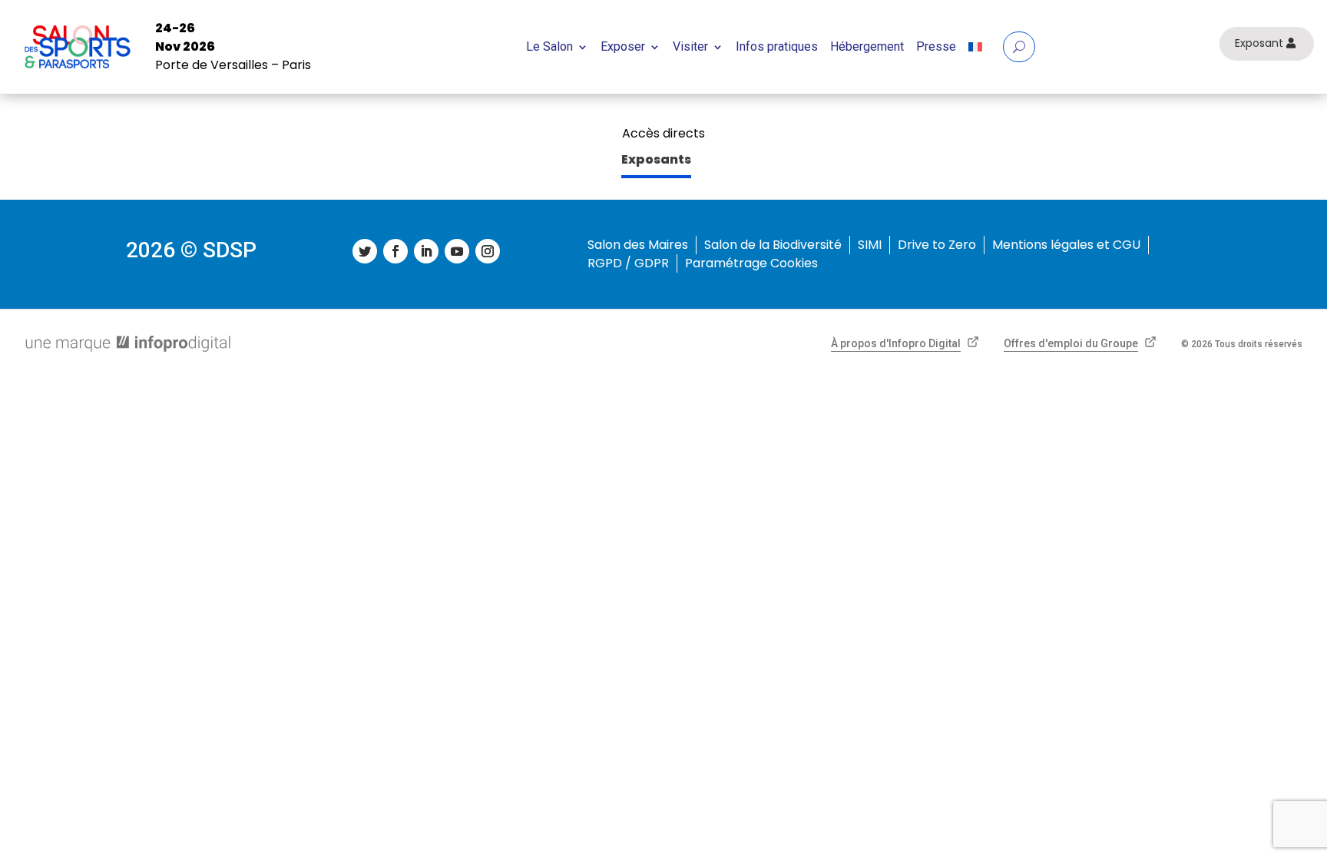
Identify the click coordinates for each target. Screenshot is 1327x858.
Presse (936, 46)
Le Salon (549, 46)
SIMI (870, 244)
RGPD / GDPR (628, 263)
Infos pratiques (777, 46)
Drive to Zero (937, 244)
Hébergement (867, 46)
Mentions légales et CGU (1066, 244)
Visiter (690, 46)
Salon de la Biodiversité (773, 244)
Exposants (656, 159)
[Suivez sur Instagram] (487, 251)
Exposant (1259, 43)
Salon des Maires (637, 244)
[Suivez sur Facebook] (395, 251)
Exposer (623, 46)
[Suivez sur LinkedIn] (426, 251)
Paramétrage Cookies (751, 263)
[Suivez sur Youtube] (457, 251)
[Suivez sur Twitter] (364, 251)
